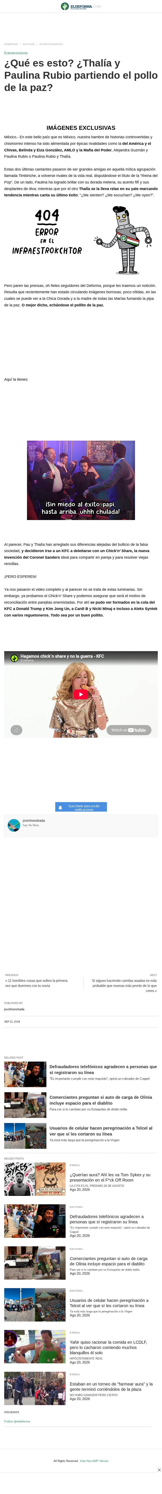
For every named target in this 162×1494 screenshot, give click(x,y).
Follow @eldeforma (17, 1421)
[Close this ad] (159, 1470)
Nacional (76, 1207)
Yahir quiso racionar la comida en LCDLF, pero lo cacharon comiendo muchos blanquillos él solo (108, 1347)
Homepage (11, 44)
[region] (81, 23)
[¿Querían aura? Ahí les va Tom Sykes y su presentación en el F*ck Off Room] (35, 1179)
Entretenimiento (51, 44)
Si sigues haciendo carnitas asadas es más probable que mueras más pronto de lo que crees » (124, 986)
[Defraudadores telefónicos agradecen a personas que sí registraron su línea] (25, 1074)
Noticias (29, 44)
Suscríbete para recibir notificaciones (84, 807)
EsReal (75, 1165)
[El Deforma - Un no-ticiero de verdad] (81, 6)
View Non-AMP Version (94, 1461)
